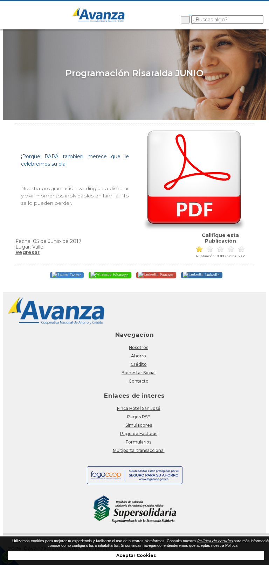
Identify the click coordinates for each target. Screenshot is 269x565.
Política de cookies (215, 540)
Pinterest (166, 275)
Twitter (75, 275)
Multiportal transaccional (139, 450)
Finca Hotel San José (138, 408)
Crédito (139, 364)
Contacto (139, 381)
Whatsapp (120, 275)
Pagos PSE (138, 416)
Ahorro (138, 355)
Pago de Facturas (138, 433)
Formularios (138, 442)
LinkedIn (212, 275)
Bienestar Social (139, 372)
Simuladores (138, 425)
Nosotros (138, 347)
